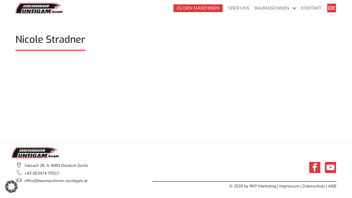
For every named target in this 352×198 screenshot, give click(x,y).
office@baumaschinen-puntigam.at (55, 181)
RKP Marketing (262, 186)
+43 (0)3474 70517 (41, 173)
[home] (38, 8)
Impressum (289, 186)
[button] (11, 186)
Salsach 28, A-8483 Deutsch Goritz (56, 165)
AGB (332, 186)
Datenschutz (314, 186)
